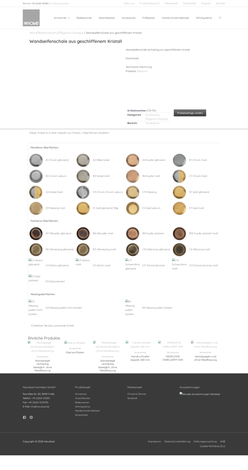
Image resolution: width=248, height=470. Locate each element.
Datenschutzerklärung (177, 441)
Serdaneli (132, 398)
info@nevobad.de (59, 3)
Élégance (142, 71)
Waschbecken (82, 398)
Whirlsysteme (82, 406)
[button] (220, 18)
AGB (222, 441)
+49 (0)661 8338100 (38, 402)
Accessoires (152, 114)
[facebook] (26, 417)
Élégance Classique (71, 32)
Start (32, 32)
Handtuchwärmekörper (87, 410)
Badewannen (82, 402)
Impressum (154, 441)
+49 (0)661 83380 (41, 398)
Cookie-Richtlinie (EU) (212, 446)
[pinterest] (32, 417)
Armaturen (81, 393)
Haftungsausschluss (205, 441)
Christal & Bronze (136, 393)
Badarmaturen (47, 32)
